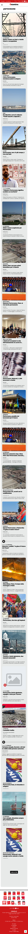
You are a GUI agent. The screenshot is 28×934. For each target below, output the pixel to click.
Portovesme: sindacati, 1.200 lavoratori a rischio (12, 379)
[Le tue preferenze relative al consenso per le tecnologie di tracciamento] (25, 931)
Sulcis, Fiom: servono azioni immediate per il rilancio (12, 266)
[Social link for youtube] (24, 1)
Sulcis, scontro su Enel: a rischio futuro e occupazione (13, 40)
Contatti (3, 1)
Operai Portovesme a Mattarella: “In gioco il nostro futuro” (13, 528)
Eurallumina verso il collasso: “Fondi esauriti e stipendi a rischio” (12, 116)
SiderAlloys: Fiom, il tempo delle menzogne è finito (13, 584)
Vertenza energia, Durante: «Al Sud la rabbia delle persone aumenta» (13, 747)
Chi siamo (14, 923)
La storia (14, 929)
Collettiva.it (14, 911)
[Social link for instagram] (22, 1)
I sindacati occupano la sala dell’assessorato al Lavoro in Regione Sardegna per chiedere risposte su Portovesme (13, 343)
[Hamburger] (2, 5)
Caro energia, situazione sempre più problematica (13, 818)
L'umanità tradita (8, 730)
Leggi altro (14, 872)
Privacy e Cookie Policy (14, 931)
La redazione (8, 1)
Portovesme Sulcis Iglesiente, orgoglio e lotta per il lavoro (12, 693)
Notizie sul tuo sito (14, 928)
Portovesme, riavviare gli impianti (14, 620)
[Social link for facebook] (21, 1)
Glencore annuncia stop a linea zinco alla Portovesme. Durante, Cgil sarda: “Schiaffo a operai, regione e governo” (13, 456)
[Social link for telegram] (26, 1)
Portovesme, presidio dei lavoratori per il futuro (11, 417)
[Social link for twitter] (19, 1)
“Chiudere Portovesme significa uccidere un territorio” (13, 191)
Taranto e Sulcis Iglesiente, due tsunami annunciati (13, 657)
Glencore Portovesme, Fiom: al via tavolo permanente (13, 304)
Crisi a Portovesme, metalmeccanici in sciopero (12, 78)
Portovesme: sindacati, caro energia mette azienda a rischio (13, 855)
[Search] (16, 1)
